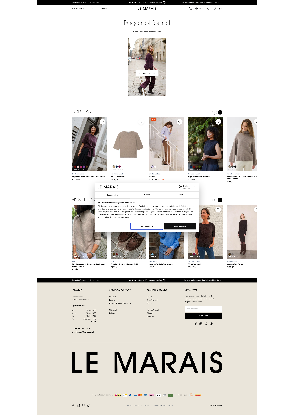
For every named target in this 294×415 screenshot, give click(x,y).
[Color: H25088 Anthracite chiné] (232, 160)
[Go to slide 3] (80, 150)
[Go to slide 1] (75, 150)
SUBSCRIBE (203, 316)
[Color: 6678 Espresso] (87, 160)
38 (164, 156)
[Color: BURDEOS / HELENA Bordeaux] (117, 248)
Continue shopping (147, 73)
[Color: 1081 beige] (75, 248)
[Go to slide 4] (81, 150)
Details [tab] (147, 195)
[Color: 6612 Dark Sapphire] (191, 160)
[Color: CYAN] (152, 248)
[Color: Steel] (232, 248)
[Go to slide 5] (83, 150)
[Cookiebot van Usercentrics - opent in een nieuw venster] (180, 187)
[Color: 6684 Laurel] (200, 160)
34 (153, 156)
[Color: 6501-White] (155, 160)
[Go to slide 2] (78, 150)
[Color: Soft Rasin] (194, 248)
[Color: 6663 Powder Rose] (78, 160)
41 (115, 243)
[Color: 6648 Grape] (75, 160)
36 (158, 156)
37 (125, 238)
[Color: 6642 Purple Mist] (84, 160)
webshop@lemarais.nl (84, 332)
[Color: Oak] (114, 160)
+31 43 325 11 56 (82, 329)
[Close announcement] (255, 2)
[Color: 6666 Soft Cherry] (81, 160)
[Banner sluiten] (195, 187)
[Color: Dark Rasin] (120, 160)
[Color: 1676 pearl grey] (78, 248)
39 (135, 238)
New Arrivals (77, 8)
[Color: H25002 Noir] (235, 160)
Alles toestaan (180, 226)
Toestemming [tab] (112, 195)
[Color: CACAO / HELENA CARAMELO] (114, 248)
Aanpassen (145, 226)
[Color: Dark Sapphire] (117, 160)
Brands (103, 8)
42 (174, 156)
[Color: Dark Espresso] (191, 248)
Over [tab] (181, 195)
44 (179, 156)
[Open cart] (220, 8)
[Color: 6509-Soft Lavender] (152, 160)
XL (96, 156)
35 (115, 238)
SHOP (91, 8)
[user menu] (207, 8)
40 (169, 156)
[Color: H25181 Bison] (229, 160)
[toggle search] (190, 8)
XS (76, 156)
